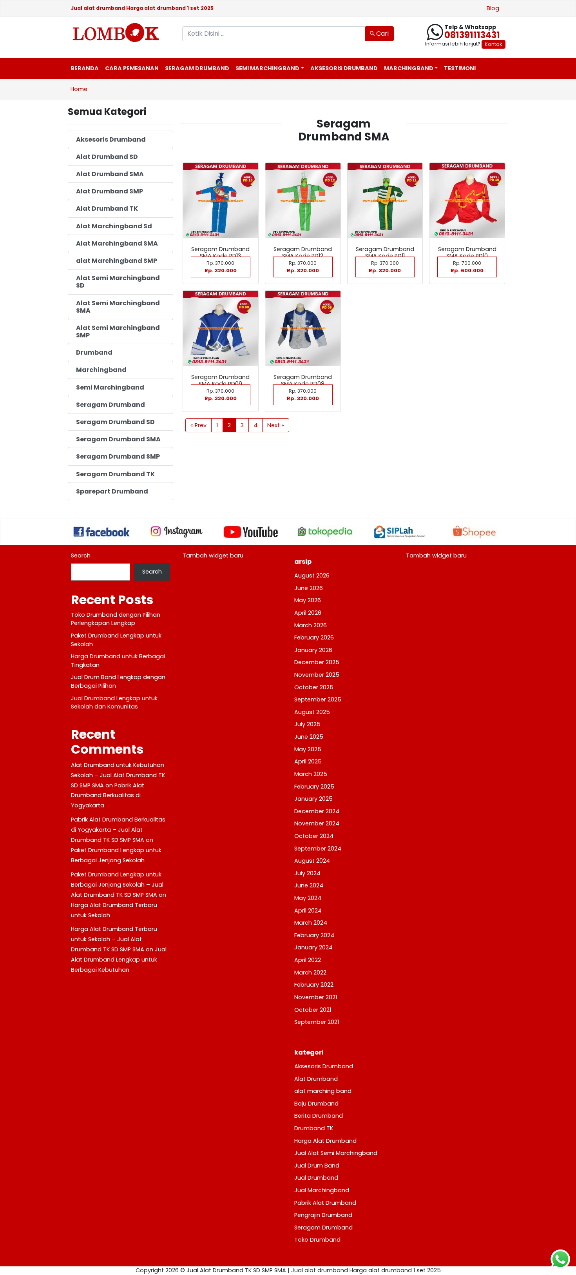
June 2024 (308, 885)
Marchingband (408, 68)
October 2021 (312, 1010)
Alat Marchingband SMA (117, 243)
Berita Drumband (318, 1116)
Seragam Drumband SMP (118, 456)
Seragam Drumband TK (115, 474)
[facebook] (102, 531)
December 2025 (316, 662)
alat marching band (322, 1091)
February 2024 (314, 935)
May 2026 (307, 600)
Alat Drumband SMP (109, 191)
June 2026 (308, 588)
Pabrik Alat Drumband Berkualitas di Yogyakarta (107, 795)
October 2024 (313, 836)
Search (81, 555)
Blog (493, 8)
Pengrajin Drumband (323, 1215)
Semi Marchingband (267, 68)
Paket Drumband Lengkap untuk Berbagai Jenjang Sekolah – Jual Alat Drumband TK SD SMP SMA (117, 885)
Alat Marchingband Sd (114, 226)
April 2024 (308, 910)
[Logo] (120, 32)
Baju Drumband (316, 1103)
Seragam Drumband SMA (118, 439)
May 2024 (307, 898)
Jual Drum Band (316, 1165)
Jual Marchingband (321, 1190)
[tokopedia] (325, 531)
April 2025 (308, 761)
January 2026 (313, 650)
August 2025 (312, 712)
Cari (382, 33)
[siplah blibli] (399, 532)
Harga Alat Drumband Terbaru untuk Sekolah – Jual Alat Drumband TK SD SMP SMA (114, 939)
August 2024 (312, 861)
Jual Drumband (316, 1178)
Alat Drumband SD (107, 156)
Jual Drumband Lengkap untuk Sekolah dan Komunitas (114, 702)
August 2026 (312, 575)
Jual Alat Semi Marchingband (335, 1153)
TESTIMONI (460, 68)
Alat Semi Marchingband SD (118, 281)
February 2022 (313, 985)
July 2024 (307, 873)
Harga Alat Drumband (325, 1141)
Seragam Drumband (197, 68)
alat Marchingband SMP (116, 260)
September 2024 (317, 848)
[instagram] (176, 531)
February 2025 (314, 786)
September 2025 (317, 699)
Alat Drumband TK (107, 208)
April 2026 (307, 613)
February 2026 (314, 637)
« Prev (198, 425)
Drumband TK (313, 1128)
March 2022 (310, 972)
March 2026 (310, 625)
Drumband (94, 352)
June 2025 (308, 737)
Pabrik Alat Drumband (325, 1203)
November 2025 (316, 675)
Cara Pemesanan (132, 68)
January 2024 (313, 947)
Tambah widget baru (213, 555)
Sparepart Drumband (112, 491)
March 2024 (310, 923)
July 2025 (307, 724)
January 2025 (313, 799)
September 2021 (316, 1022)
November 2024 (316, 823)
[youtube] (250, 532)
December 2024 (316, 811)
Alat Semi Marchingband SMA (118, 307)
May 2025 (307, 749)
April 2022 (307, 960)
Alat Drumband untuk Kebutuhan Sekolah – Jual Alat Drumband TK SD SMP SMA (118, 775)
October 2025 (313, 687)
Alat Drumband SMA (110, 173)
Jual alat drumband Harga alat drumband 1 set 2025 (142, 8)
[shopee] (474, 532)
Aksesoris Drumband (344, 68)
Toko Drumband (317, 1240)
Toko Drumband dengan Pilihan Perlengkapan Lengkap (115, 619)
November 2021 (315, 997)
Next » (275, 425)
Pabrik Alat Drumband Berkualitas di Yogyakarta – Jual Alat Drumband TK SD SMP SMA (118, 830)
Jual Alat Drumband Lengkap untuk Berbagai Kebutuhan (119, 959)
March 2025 (310, 774)
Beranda (85, 68)
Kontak (493, 44)
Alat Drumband (316, 1079)
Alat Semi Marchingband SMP (118, 331)
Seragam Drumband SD (115, 421)
